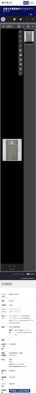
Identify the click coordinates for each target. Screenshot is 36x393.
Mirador (32, 274)
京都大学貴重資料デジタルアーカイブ (18, 9)
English (31, 3)
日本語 (26, 3)
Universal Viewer (27, 278)
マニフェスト (20, 274)
